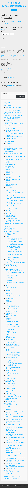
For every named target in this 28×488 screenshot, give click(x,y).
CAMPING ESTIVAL (10, 128)
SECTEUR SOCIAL (10, 215)
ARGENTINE (9, 264)
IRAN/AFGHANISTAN (11, 323)
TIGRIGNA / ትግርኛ (10, 385)
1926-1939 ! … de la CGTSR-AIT (13, 440)
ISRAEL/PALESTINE (11, 332)
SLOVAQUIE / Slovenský (12, 373)
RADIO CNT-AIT (8, 230)
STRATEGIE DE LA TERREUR (13, 471)
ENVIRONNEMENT (9, 141)
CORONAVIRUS (8, 140)
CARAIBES (8, 290)
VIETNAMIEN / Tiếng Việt (12, 395)
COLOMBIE (8, 297)
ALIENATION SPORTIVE (12, 118)
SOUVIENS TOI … (8, 403)
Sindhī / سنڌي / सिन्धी (12, 360)
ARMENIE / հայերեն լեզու (12, 265)
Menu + (14, 10)
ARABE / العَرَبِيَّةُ (9, 261)
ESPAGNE (8, 310)
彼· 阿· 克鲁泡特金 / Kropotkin (14, 295)
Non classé (7, 225)
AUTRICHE (8, 267)
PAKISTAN (8, 359)
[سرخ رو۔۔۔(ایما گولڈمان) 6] (6, 52)
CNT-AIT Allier (9, 171)
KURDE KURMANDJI (11, 342)
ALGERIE (8, 236)
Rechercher (5, 93)
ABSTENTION (7, 105)
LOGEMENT (7, 163)
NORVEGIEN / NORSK (11, 357)
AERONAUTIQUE (10, 166)
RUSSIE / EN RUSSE (11, 370)
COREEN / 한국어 (10, 298)
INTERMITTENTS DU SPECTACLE (15, 192)
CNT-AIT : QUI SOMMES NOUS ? (12, 127)
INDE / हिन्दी (8, 318)
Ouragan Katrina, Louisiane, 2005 (14, 159)
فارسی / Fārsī (10, 331)
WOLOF (7, 399)
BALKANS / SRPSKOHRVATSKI (14, 270)
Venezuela (8, 393)
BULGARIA (8, 288)
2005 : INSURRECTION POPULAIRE (15, 466)
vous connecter (11, 85)
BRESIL (7, 285)
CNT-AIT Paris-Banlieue (11, 184)
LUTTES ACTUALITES (9, 164)
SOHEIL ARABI (10, 329)
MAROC (8, 349)
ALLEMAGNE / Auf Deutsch (12, 257)
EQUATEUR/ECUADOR (11, 308)
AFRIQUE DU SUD (10, 233)
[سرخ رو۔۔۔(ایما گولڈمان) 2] (18, 52)
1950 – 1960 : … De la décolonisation (15, 460)
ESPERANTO (7, 145)
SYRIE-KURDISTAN (11, 380)
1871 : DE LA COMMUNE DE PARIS (14, 411)
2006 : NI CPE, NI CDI (11, 468)
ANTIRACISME (8, 122)
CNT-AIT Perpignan (10, 185)
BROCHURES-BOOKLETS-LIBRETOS (13, 123)
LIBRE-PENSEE (8, 161)
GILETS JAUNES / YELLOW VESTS (13, 148)
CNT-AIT (19, 21)
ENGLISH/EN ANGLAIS (11, 305)
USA (7, 391)
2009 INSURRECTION (12, 324)
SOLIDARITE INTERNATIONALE (12, 231)
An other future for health (13, 306)
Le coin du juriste (10, 475)
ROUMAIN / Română (11, 368)
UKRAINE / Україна (10, 390)
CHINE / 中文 (9, 293)
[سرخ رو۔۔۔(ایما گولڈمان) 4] (6, 64)
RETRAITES (9, 210)
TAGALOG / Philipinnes (11, 381)
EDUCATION (9, 187)
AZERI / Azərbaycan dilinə (12, 269)
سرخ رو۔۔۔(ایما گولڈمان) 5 (6, 29)
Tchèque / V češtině (10, 383)
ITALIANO (8, 336)
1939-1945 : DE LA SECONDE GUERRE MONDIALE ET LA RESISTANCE (13, 450)
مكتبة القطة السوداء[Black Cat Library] (16, 262)
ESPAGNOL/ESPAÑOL (11, 311)
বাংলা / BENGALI (10, 280)
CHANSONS (7, 125)
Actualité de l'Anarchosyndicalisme (17, 485)
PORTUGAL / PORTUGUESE (13, 367)
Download (14, 29)
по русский (9, 372)
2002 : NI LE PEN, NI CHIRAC (13, 110)
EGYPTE (8, 303)
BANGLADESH (9, 279)
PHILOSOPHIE (8, 226)
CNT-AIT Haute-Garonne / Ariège (13, 179)
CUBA (7, 300)
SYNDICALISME (8, 473)
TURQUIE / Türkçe (10, 388)
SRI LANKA (8, 377)
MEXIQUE (8, 350)
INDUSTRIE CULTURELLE (12, 190)
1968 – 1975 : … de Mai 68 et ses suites (15, 462)
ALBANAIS (8, 234)
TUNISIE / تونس (9, 386)
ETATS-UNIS (9, 313)
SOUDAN (8, 375)
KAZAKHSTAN (9, 339)
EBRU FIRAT (9, 301)
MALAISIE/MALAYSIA (11, 347)
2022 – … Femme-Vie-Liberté (14, 326)
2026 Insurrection (11, 328)
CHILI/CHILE (9, 292)
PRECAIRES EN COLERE (12, 208)
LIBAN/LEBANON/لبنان (11, 344)
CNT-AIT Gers (9, 174)
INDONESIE (9, 319)
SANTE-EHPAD (9, 213)
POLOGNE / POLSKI (11, 365)
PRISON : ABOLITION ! (9, 228)
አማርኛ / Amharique (10, 401)
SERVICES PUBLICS (11, 216)
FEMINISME (7, 146)
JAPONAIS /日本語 (10, 337)
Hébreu (8, 334)
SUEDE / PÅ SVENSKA (11, 378)
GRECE (7, 316)
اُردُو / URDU (11, 77)
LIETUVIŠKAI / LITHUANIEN (13, 346)
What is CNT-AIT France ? (12, 138)
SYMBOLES (9, 120)
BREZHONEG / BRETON (12, 287)
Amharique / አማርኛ (10, 259)
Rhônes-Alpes (9, 212)
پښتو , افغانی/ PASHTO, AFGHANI (15, 364)
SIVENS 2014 (9, 143)
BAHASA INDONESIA (12, 321)
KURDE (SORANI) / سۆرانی (12, 341)
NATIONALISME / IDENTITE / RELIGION (14, 223)
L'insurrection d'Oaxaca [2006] (14, 355)
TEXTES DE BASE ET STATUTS (14, 136)
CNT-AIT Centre (9, 172)
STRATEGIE (7, 470)
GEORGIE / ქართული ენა (12, 314)
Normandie (8, 207)
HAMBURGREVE (10, 189)
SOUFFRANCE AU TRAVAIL (13, 218)
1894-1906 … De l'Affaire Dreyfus (14, 419)
